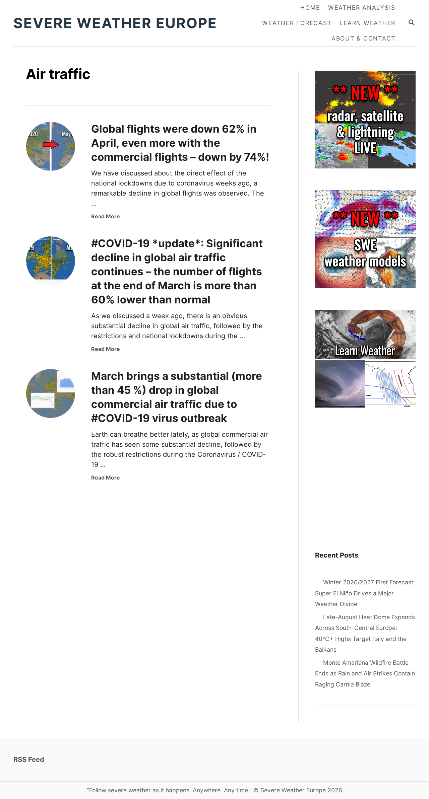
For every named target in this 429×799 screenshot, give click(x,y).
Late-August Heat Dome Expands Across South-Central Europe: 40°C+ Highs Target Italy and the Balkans (365, 633)
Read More (105, 216)
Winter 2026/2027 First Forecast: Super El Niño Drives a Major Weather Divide (365, 593)
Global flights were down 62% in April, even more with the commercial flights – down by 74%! (180, 142)
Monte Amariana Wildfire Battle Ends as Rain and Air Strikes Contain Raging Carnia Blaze (365, 673)
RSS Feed (28, 759)
